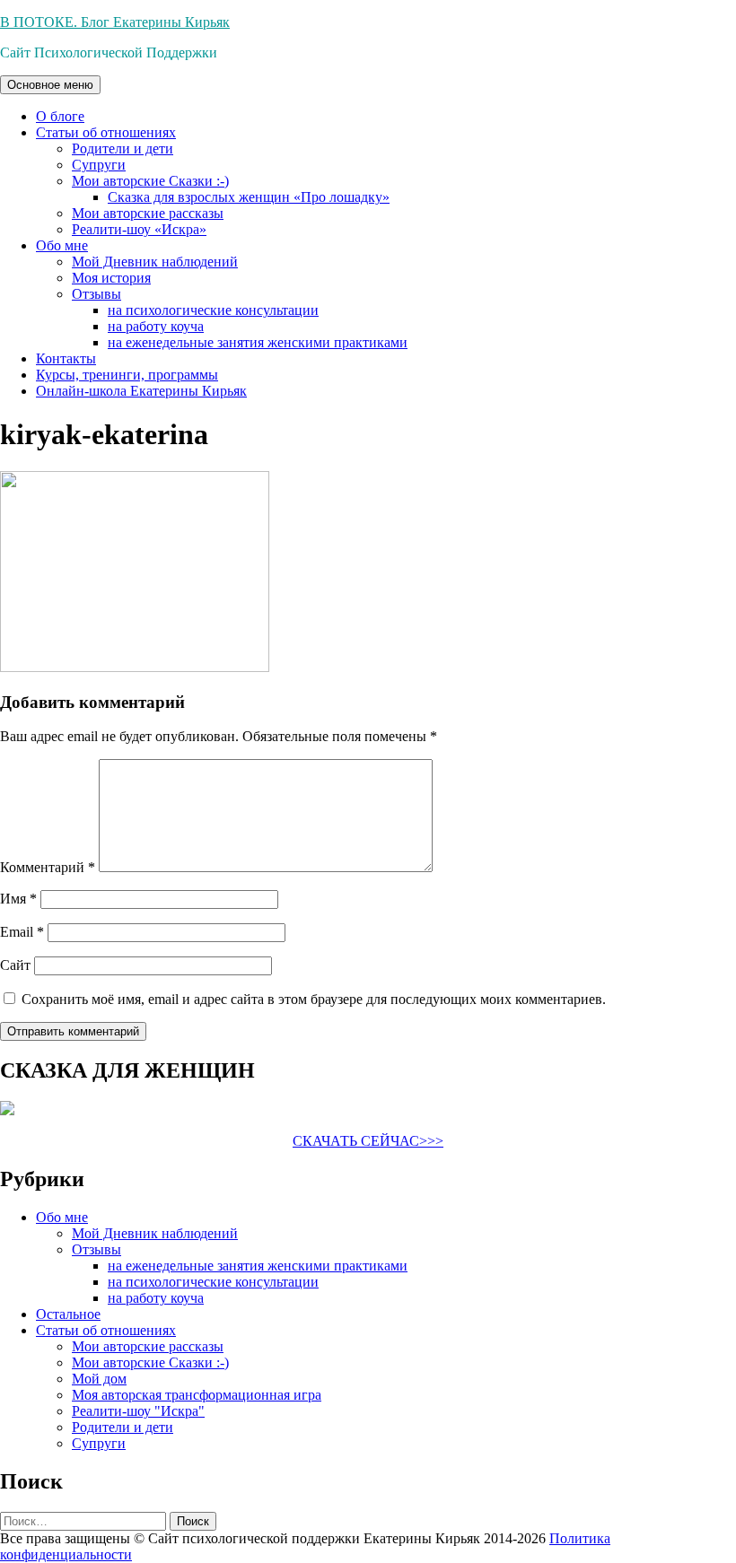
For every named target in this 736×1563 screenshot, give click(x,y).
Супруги (99, 164)
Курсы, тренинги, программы (127, 374)
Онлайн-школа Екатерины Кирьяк (141, 390)
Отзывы (96, 293)
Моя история (111, 277)
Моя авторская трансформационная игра (196, 1394)
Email (22, 931)
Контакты (66, 358)
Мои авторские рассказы (147, 213)
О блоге (60, 116)
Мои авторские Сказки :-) (150, 180)
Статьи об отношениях (106, 132)
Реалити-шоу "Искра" (138, 1411)
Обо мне (62, 245)
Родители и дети (122, 148)
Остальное (68, 1314)
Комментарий (47, 867)
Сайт (15, 965)
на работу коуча (156, 326)
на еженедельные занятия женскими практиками (257, 342)
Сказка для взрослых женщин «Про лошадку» (249, 197)
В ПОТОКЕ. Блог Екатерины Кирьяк (115, 22)
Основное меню (50, 85)
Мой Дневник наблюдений (155, 261)
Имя (18, 898)
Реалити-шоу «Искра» (139, 229)
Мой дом (99, 1378)
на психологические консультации (213, 310)
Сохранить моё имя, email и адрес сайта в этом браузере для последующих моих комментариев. (314, 999)
